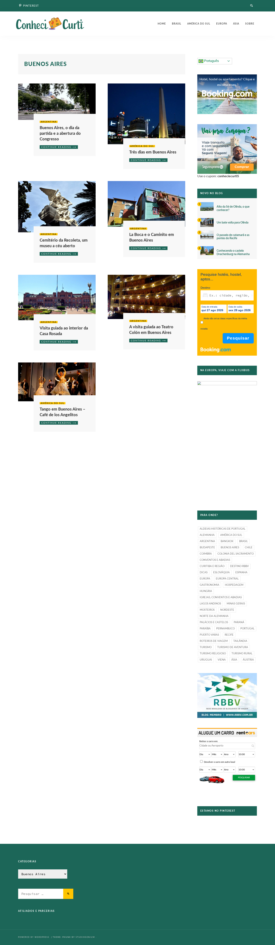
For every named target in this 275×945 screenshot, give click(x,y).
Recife (229, 635)
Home (162, 24)
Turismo (206, 647)
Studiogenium (85, 937)
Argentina (49, 122)
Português (211, 61)
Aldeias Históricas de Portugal (222, 529)
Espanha (241, 572)
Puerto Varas (209, 635)
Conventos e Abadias (215, 560)
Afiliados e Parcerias (36, 911)
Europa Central (227, 579)
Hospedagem (234, 585)
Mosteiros (207, 610)
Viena (222, 660)
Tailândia (240, 641)
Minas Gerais (236, 603)
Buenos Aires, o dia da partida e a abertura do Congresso (60, 133)
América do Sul (198, 24)
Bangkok (227, 541)
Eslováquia (221, 572)
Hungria (206, 591)
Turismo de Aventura (232, 647)
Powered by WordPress (34, 937)
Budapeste (207, 547)
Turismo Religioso (213, 653)
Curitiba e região (212, 566)
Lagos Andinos (210, 603)
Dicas (204, 572)
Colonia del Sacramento (235, 554)
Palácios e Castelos (214, 622)
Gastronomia (209, 585)
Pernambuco (225, 628)
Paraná (239, 622)
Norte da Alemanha (214, 616)
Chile (248, 547)
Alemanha (207, 535)
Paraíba (205, 628)
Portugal (247, 628)
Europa (221, 24)
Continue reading (56, 147)
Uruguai (206, 660)
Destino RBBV (239, 566)
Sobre (249, 24)
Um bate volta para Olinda (232, 222)
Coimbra (206, 554)
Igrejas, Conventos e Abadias (221, 597)
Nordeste (227, 610)
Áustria (248, 660)
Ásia (236, 24)
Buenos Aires (230, 547)
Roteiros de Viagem (214, 641)
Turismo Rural (242, 653)
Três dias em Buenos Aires (152, 152)
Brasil (176, 24)
